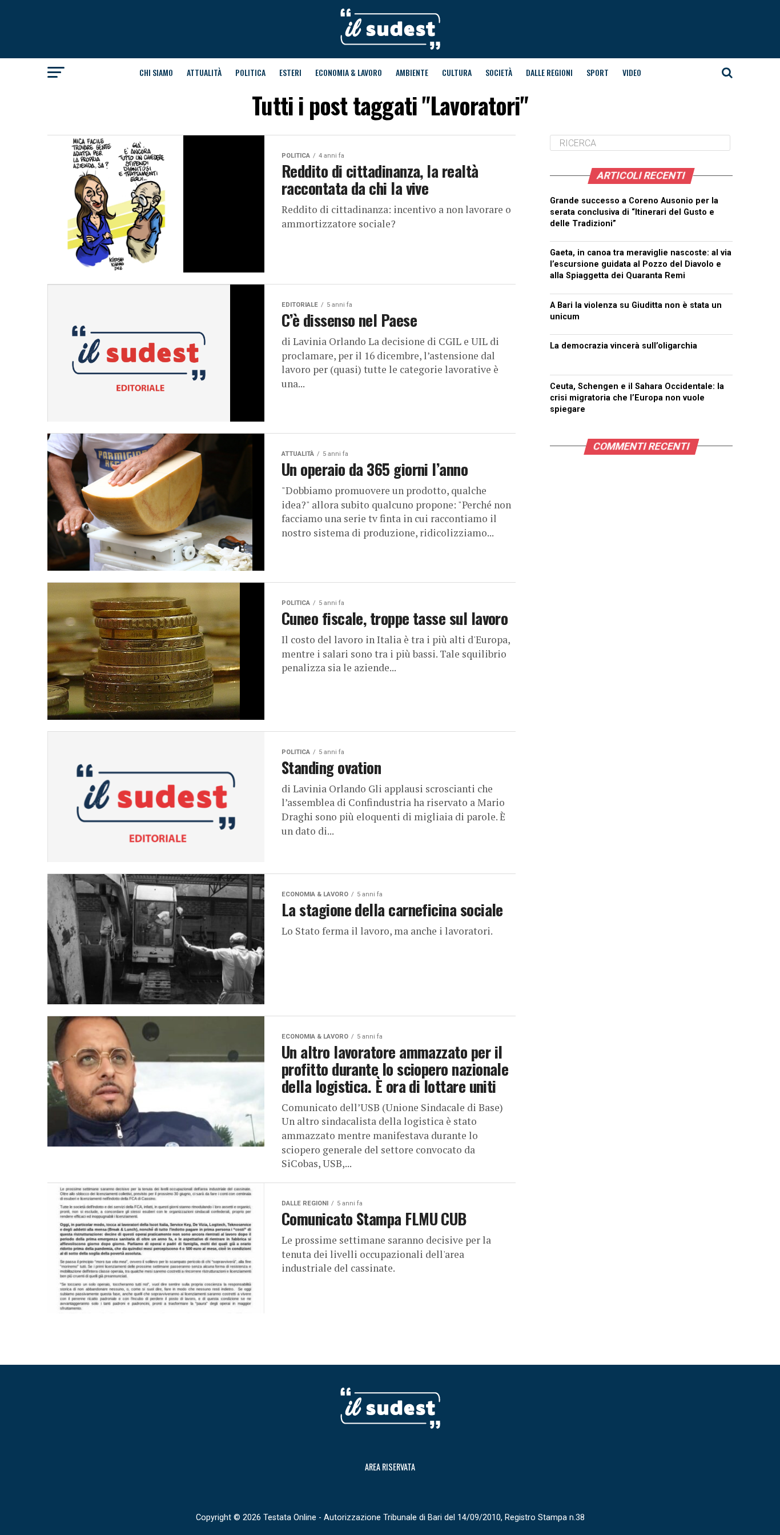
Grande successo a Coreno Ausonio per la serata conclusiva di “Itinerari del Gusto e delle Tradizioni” (634, 212)
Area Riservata (390, 1467)
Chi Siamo (156, 72)
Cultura (457, 72)
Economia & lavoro (348, 72)
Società (498, 72)
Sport (597, 72)
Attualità (204, 72)
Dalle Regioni (549, 72)
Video (631, 72)
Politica (250, 72)
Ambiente (412, 72)
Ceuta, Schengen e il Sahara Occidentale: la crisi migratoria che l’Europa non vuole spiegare (637, 398)
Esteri (290, 72)
